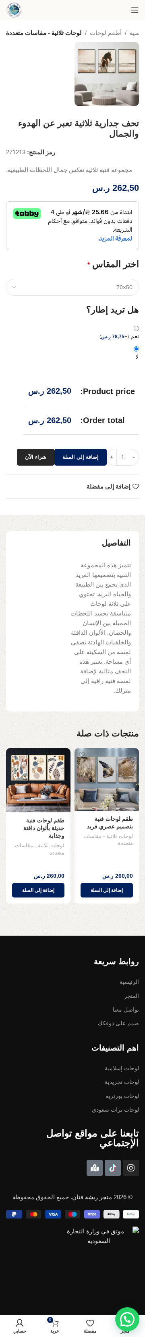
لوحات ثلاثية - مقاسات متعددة (44, 32)
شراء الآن (35, 457)
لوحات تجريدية (122, 1082)
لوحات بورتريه (122, 1096)
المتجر (131, 996)
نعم (119, 336)
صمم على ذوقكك (118, 1023)
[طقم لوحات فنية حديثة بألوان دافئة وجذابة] (38, 780)
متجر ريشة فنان (92, 1197)
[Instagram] (131, 1168)
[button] (107, 890)
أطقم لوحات (106, 32)
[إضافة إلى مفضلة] (82, 755)
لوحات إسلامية (122, 1068)
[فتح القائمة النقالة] (135, 10)
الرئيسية (129, 982)
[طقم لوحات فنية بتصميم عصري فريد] (107, 779)
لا (137, 356)
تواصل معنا (126, 1009)
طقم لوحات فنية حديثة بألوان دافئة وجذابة (43, 828)
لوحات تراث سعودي (115, 1109)
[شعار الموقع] (14, 10)
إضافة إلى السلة (80, 457)
